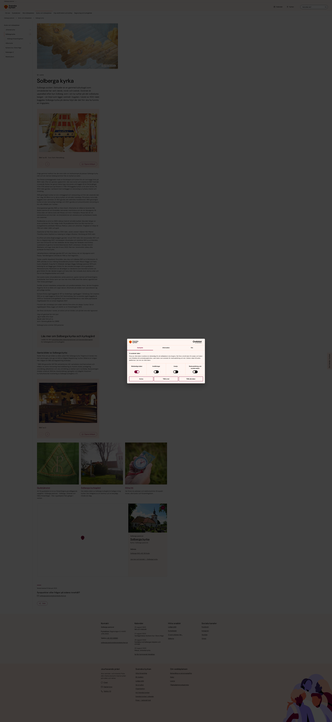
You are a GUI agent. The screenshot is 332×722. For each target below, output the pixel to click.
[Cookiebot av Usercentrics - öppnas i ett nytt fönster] (195, 342)
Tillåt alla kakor (190, 379)
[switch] (156, 371)
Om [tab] (192, 347)
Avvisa (141, 379)
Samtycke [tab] (140, 347)
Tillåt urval (166, 379)
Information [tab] (166, 347)
